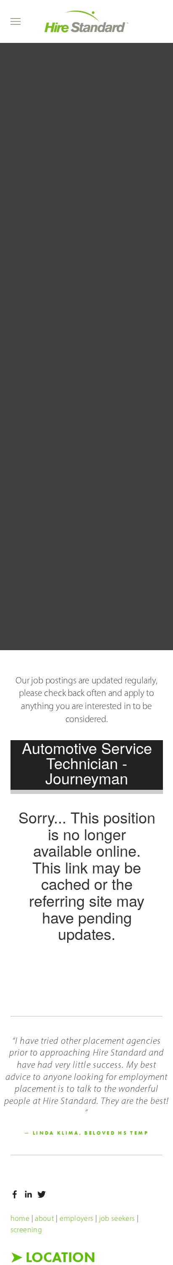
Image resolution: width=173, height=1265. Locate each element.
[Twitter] (41, 1194)
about (44, 1218)
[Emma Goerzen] (28, 1194)
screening (26, 1229)
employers (76, 1218)
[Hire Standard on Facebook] (14, 1194)
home (19, 1218)
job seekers (117, 1218)
